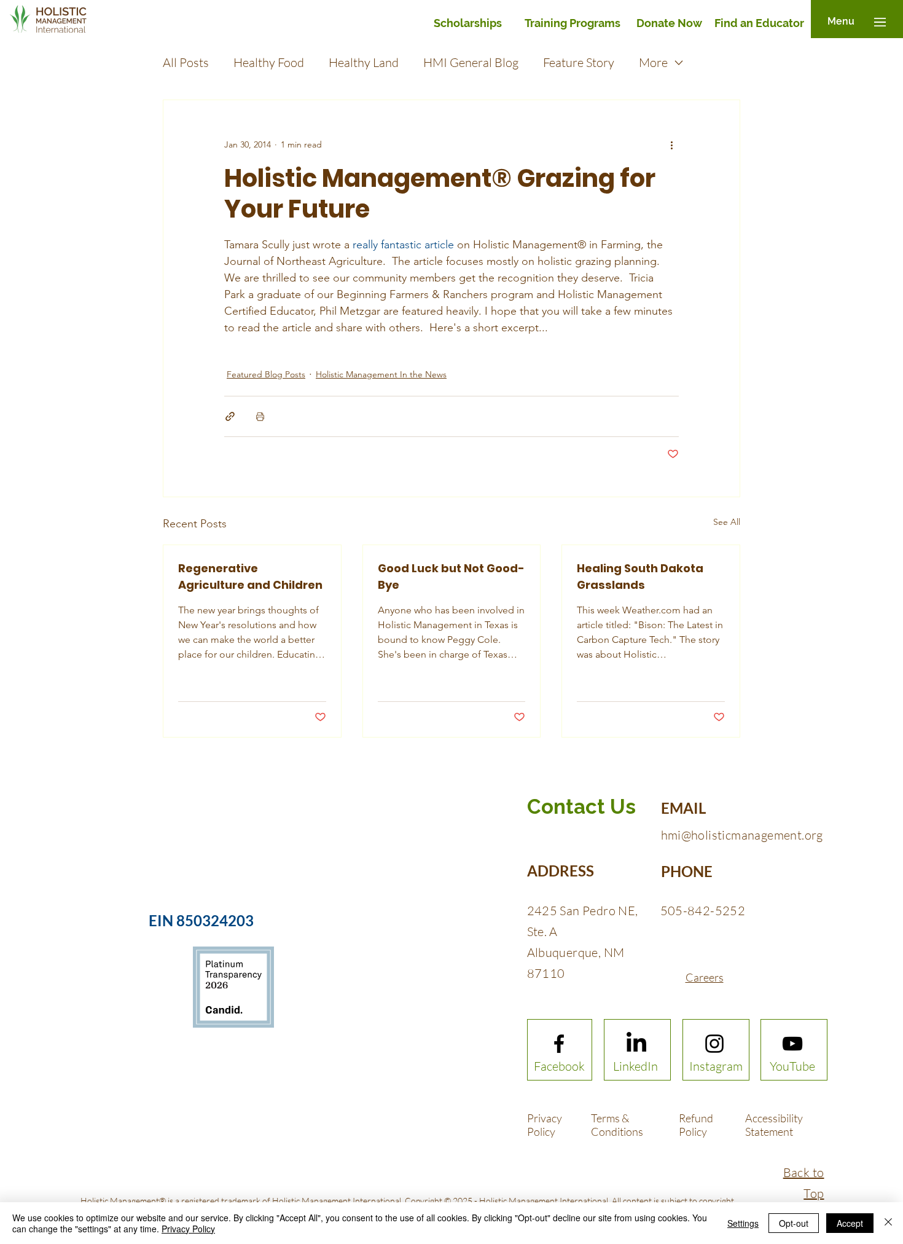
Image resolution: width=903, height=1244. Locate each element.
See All (726, 521)
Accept (850, 1223)
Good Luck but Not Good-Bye (451, 576)
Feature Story (578, 62)
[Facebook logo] (559, 1043)
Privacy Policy (188, 1228)
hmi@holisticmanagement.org (742, 835)
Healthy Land (364, 62)
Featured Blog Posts (266, 374)
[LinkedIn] (636, 1043)
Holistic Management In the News (381, 374)
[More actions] (671, 144)
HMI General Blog (470, 62)
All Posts (186, 62)
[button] (841, 22)
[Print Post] (260, 416)
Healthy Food (268, 62)
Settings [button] (743, 1223)
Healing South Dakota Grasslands (640, 576)
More (653, 62)
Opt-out (793, 1223)
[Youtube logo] (792, 1043)
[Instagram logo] (714, 1043)
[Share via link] (230, 416)
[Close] (888, 1223)
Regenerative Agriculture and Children (250, 576)
